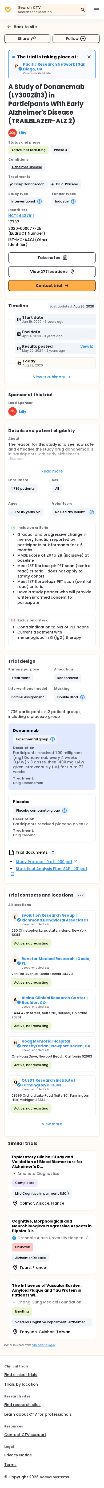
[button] (26, 167)
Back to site (25, 26)
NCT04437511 (21, 215)
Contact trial (49, 285)
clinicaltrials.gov (43, 1345)
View (84, 346)
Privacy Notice (18, 1455)
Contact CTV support (25, 1434)
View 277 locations (48, 271)
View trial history (49, 377)
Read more (52, 471)
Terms (10, 1464)
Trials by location (21, 1384)
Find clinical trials (20, 1374)
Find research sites (22, 1404)
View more (52, 1124)
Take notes (49, 257)
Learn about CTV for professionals (38, 1414)
